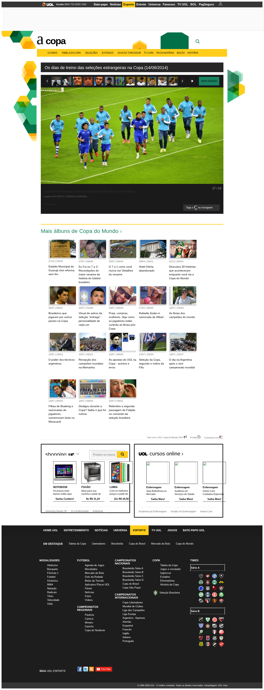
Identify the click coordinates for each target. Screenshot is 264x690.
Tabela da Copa (71, 53)
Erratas (193, 437)
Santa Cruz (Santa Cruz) (208, 644)
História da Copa (169, 584)
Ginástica (52, 580)
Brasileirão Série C (133, 576)
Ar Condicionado (80, 511)
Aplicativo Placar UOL (97, 584)
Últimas (52, 53)
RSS (92, 669)
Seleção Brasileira (169, 592)
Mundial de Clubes (133, 606)
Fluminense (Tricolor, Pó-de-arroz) (221, 588)
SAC (84, 4)
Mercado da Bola (160, 543)
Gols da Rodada (94, 576)
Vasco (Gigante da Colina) (214, 644)
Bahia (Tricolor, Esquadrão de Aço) (214, 576)
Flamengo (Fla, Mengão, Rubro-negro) (214, 588)
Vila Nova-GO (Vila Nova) (221, 644)
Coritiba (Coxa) (214, 582)
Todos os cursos (210, 452)
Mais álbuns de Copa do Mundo (79, 231)
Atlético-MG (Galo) (201, 576)
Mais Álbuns (209, 81)
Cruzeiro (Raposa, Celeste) (201, 588)
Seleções (91, 53)
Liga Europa (129, 614)
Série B (195, 611)
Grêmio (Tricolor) (208, 594)
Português (128, 641)
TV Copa (149, 53)
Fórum (88, 588)
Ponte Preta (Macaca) (214, 638)
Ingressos (165, 573)
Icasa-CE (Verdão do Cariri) (208, 632)
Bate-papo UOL (194, 530)
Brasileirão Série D (133, 579)
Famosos (169, 4)
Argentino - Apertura (134, 617)
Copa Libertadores (133, 602)
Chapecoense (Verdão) (201, 582)
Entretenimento (76, 530)
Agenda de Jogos (94, 565)
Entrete (141, 4)
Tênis (50, 596)
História (192, 53)
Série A (195, 567)
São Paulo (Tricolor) (208, 601)
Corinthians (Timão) (208, 582)
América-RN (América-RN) (214, 619)
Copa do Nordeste (95, 630)
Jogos (172, 530)
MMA (50, 584)
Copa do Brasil (137, 543)
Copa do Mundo (184, 543)
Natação (51, 588)
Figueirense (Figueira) (208, 588)
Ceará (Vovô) (221, 626)
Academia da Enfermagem (153, 511)
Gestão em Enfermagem (183, 511)
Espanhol (128, 625)
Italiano (127, 637)
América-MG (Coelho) (208, 619)
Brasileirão (117, 543)
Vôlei (50, 603)
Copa (55, 41)
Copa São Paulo (132, 587)
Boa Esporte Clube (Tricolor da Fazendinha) (208, 626)
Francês (127, 629)
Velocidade (53, 600)
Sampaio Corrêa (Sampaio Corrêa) (201, 644)
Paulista (89, 614)
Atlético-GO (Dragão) (221, 619)
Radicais (52, 592)
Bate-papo (101, 4)
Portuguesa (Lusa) (221, 638)
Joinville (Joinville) (214, 632)
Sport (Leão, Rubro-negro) (214, 601)
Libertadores (99, 543)
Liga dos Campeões (134, 610)
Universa (154, 4)
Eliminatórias (167, 580)
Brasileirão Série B (133, 572)
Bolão (181, 53)
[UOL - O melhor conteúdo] (46, 6)
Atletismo (52, 565)
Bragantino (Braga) (214, 626)
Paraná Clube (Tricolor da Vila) (208, 638)
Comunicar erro (211, 437)
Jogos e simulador (170, 569)
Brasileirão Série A (133, 568)
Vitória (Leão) (221, 601)
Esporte (128, 4)
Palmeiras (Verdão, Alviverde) (221, 594)
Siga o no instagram (199, 207)
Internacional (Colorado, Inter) (214, 594)
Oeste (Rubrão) (201, 638)
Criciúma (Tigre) (221, 582)
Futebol (51, 576)
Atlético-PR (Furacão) (208, 576)
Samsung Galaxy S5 (56, 511)
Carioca (89, 618)
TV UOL (182, 4)
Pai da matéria (165, 53)
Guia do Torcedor (129, 53)
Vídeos (89, 600)
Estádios (107, 53)
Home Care (206, 511)
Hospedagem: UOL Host (215, 685)
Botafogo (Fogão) (221, 576)
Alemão (127, 621)
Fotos (88, 596)
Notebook (98, 511)
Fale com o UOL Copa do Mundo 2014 (165, 437)
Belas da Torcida (94, 580)
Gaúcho (89, 626)
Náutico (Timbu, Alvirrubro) (221, 632)
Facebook (80, 669)
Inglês (126, 633)
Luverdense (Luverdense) (201, 632)
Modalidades (49, 560)
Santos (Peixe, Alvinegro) (201, 601)
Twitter (86, 669)
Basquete (52, 569)
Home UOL (50, 530)
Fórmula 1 (52, 573)
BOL (193, 4)
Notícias (115, 4)
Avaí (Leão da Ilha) (201, 626)
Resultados (91, 569)
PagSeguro (206, 4)
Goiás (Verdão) (201, 594)
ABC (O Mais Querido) (201, 619)
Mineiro (89, 622)
